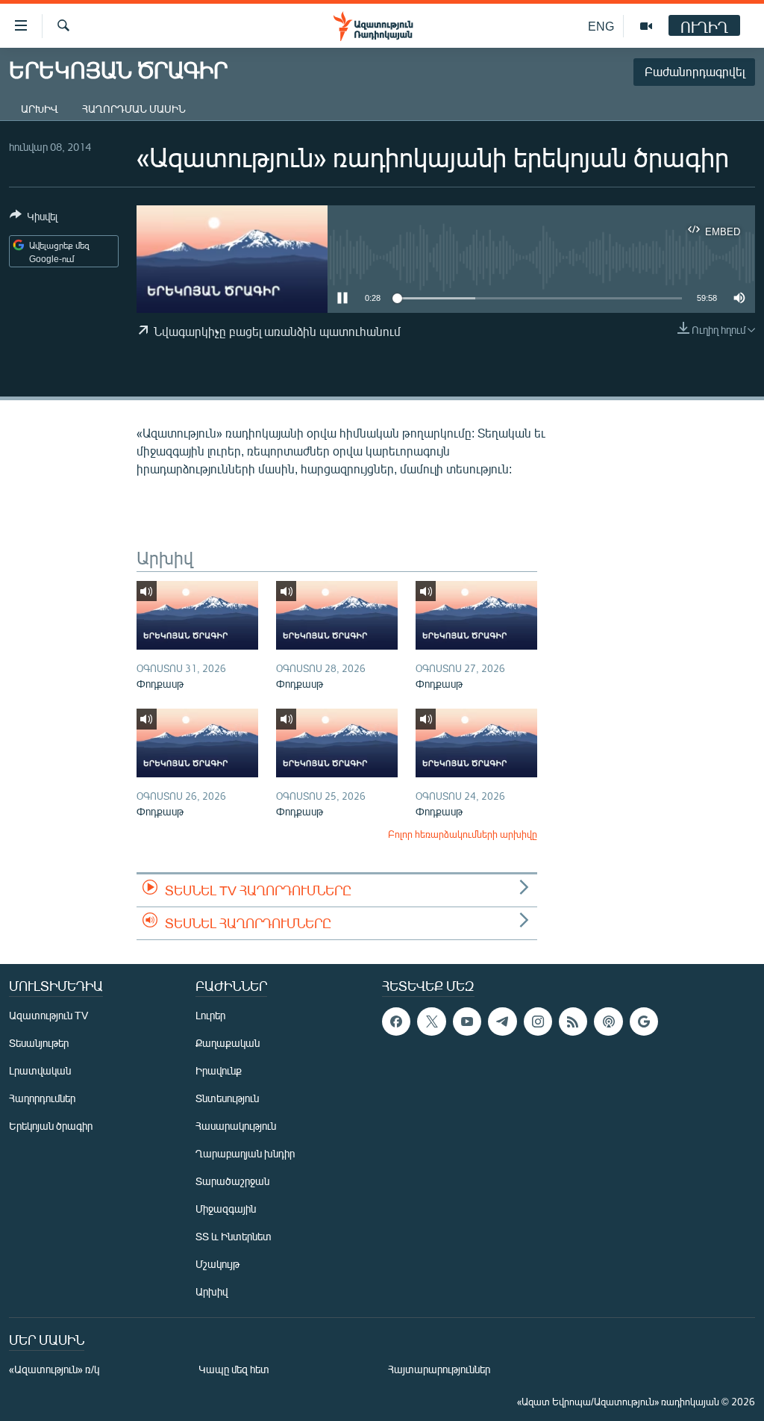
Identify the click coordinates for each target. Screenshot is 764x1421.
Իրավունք (218, 1070)
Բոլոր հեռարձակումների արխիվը (462, 834)
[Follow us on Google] (644, 1021)
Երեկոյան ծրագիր (51, 1125)
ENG (601, 26)
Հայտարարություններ (439, 1369)
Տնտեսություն (227, 1098)
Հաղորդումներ (42, 1098)
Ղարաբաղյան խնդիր (245, 1153)
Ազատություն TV (48, 1015)
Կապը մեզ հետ (233, 1369)
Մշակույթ (217, 1263)
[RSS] (573, 1021)
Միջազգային (225, 1208)
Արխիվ (39, 108)
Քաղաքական (227, 1042)
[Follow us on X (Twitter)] (431, 1021)
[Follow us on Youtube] (467, 1021)
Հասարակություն (235, 1125)
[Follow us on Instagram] (538, 1021)
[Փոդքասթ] (197, 615)
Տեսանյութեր (39, 1042)
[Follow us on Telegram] (502, 1021)
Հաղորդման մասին (134, 108)
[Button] (33, 218)
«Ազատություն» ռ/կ (54, 1369)
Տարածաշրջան (232, 1181)
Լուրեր (210, 1015)
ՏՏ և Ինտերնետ (233, 1236)
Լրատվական (40, 1070)
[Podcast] (608, 1021)
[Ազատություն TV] (646, 26)
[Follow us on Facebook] (396, 1021)
